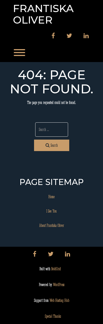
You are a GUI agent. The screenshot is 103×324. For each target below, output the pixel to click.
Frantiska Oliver (43, 14)
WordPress (58, 284)
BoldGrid (56, 268)
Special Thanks (53, 316)
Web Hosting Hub (59, 300)
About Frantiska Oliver (51, 225)
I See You (51, 211)
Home (51, 196)
